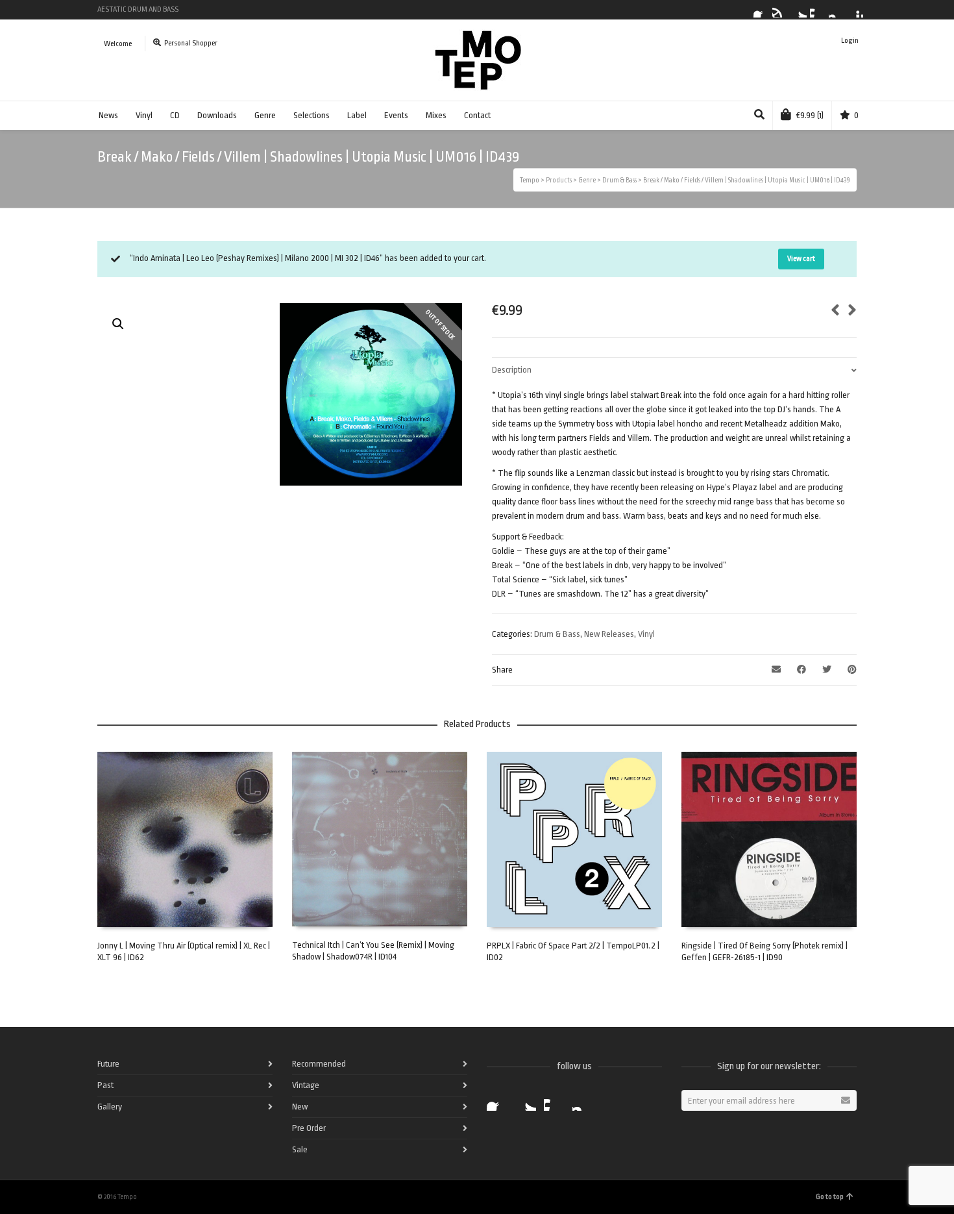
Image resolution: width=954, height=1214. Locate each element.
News (108, 115)
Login (850, 40)
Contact (477, 115)
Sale (300, 1149)
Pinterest (855, 10)
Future (108, 1064)
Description (512, 370)
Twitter (799, 10)
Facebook (761, 10)
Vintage (305, 1085)
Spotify (780, 10)
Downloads (217, 115)
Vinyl (144, 115)
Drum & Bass (557, 634)
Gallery (109, 1106)
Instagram (836, 10)
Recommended (319, 1064)
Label (357, 115)
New (300, 1106)
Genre (265, 115)
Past (105, 1085)
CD (175, 115)
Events (396, 115)
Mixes (436, 115)
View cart (801, 258)
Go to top (830, 1197)
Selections (311, 115)
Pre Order (309, 1128)
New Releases (609, 634)
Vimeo (818, 10)
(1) (810, 115)
